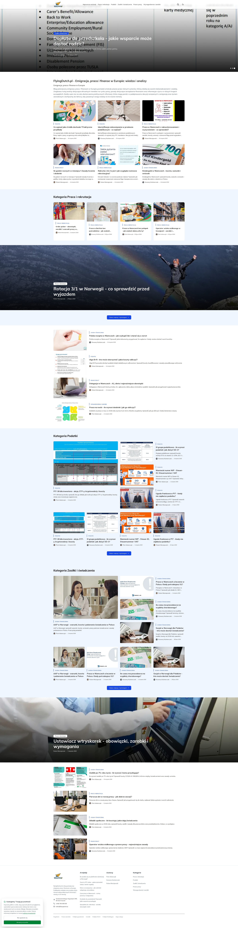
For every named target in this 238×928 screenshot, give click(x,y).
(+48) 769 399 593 (61, 903)
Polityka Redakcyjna (108, 917)
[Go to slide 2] (232, 68)
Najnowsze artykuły (89, 4)
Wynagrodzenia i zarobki (152, 4)
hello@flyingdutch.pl (62, 906)
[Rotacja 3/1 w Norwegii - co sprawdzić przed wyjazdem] (119, 277)
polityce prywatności (29, 913)
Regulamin (56, 917)
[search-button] (178, 4)
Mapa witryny (119, 917)
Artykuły (83, 873)
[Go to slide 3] (234, 68)
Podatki (113, 4)
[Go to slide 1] (230, 68)
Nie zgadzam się (22, 918)
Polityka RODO (96, 917)
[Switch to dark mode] (183, 4)
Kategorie (137, 873)
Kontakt (88, 917)
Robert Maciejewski (59, 55)
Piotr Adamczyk (111, 877)
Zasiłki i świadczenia (125, 4)
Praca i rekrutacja (103, 4)
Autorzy (109, 873)
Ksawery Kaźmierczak (113, 880)
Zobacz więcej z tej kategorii (118, 317)
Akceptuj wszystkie (22, 922)
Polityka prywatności (78, 917)
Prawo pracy (137, 4)
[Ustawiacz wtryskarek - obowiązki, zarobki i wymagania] (119, 729)
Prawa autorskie (66, 917)
